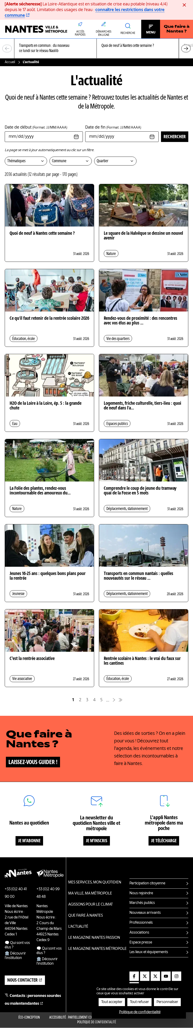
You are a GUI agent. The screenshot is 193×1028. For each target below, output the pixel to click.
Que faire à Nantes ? (176, 29)
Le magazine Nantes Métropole (97, 949)
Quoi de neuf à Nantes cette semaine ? (42, 233)
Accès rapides (80, 33)
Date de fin (113, 127)
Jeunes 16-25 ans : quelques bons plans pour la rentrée (48, 576)
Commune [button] (59, 161)
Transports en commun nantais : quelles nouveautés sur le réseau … (138, 576)
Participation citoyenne (147, 883)
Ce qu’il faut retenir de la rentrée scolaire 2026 (49, 318)
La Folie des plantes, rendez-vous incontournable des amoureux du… (40, 491)
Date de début (36, 127)
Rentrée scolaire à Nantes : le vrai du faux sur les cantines (142, 661)
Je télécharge (164, 841)
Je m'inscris (96, 841)
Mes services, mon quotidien (94, 882)
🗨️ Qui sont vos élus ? (17, 945)
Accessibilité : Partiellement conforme (75, 1018)
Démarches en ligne (103, 33)
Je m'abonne (29, 841)
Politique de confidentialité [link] (140, 1012)
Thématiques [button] (16, 161)
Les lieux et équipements (148, 952)
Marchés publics (142, 903)
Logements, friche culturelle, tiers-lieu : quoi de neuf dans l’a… (142, 406)
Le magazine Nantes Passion (94, 938)
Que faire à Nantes (85, 916)
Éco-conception (29, 1018)
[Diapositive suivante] (186, 48)
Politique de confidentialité (96, 1022)
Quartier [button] (102, 161)
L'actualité (78, 927)
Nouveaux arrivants (145, 913)
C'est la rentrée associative (32, 658)
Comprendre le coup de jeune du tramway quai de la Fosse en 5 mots (140, 491)
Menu (150, 32)
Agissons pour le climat (90, 905)
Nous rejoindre (141, 893)
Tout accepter (111, 1002)
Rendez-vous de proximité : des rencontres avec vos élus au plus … (140, 321)
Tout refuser (139, 1002)
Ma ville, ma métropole (90, 893)
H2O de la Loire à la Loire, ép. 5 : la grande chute (45, 406)
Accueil (10, 62)
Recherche (128, 33)
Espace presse (140, 942)
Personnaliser (167, 1002)
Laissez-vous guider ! (32, 762)
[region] (96, 49)
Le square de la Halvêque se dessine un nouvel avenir (143, 236)
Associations (139, 933)
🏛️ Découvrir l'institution (15, 956)
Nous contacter (22, 980)
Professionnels (141, 923)
